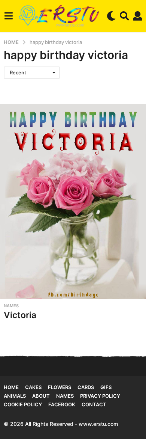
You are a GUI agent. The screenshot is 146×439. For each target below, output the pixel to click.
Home (11, 387)
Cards (85, 387)
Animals (15, 396)
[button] (8, 15)
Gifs (106, 387)
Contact (94, 404)
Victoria (20, 315)
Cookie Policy (23, 404)
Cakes (33, 387)
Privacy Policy (100, 396)
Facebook (61, 404)
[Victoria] (73, 201)
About (41, 396)
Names (11, 305)
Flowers (59, 387)
